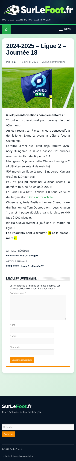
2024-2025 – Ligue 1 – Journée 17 (25, 263)
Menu (67, 29)
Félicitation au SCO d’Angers (22, 253)
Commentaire (18, 293)
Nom (12, 324)
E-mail (13, 336)
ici (15, 238)
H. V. (13, 61)
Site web (14, 347)
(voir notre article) (41, 197)
